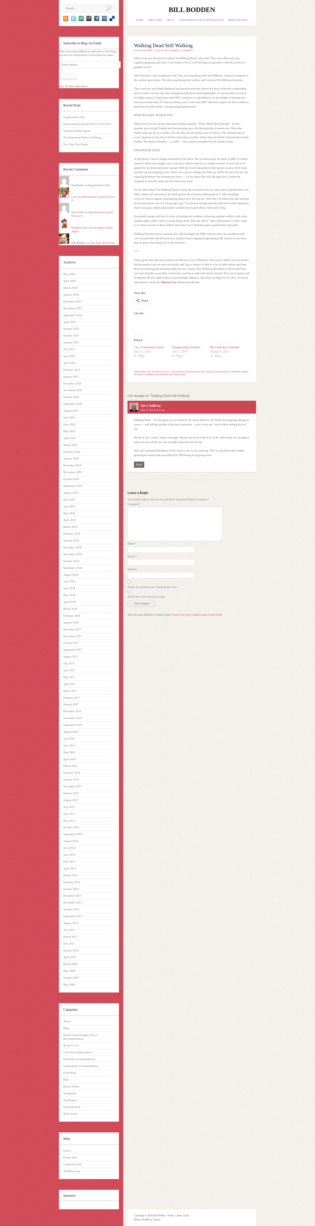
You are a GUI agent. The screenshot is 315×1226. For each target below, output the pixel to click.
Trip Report (70, 1100)
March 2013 (70, 936)
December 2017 (72, 629)
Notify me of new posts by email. (146, 596)
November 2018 (72, 554)
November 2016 (72, 718)
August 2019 (70, 492)
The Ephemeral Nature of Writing (82, 137)
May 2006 (69, 984)
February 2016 (71, 772)
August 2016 (70, 731)
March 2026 (70, 287)
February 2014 (71, 882)
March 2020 (70, 445)
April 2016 (69, 759)
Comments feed (72, 1164)
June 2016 (69, 745)
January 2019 (71, 540)
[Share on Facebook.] (96, 20)
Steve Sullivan (150, 405)
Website (132, 569)
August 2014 (70, 841)
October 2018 (71, 561)
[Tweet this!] (73, 20)
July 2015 (69, 807)
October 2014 (71, 827)
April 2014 (69, 868)
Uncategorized (71, 1106)
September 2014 (72, 834)
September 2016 (72, 725)
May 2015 (69, 820)
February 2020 (71, 451)
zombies (149, 374)
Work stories (70, 1113)
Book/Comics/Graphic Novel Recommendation (80, 1036)
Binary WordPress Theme (147, 1219)
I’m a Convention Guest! (149, 347)
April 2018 (69, 602)
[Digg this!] (104, 20)
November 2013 (72, 902)
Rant (66, 1079)
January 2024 (71, 328)
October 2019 (71, 479)
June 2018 (69, 588)
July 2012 (69, 943)
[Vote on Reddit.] (89, 20)
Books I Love (71, 1045)
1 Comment (186, 50)
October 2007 (71, 977)
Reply (139, 464)
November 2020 (72, 390)
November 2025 (72, 308)
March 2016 (70, 765)
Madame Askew (80, 227)
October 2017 (71, 642)
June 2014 (69, 854)
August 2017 (70, 656)
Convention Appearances (77, 1052)
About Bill (155, 20)
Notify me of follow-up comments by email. (153, 587)
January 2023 (71, 342)
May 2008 (69, 970)
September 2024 (72, 315)
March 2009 (70, 964)
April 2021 (69, 363)
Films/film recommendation (79, 1059)
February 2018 (71, 615)
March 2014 (70, 875)
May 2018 (69, 595)
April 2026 (69, 281)
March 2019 (70, 526)
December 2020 (72, 383)
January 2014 (71, 889)
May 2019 (69, 513)
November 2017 (72, 636)
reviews (138, 374)
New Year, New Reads (75, 144)
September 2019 (72, 485)
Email (132, 556)
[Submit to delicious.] (112, 20)
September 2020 (72, 403)
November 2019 (72, 472)
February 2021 (71, 369)
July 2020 (69, 417)
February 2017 (71, 697)
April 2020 (69, 438)
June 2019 (69, 506)
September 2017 (72, 649)
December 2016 (72, 711)
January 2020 (71, 458)
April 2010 (69, 957)
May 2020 (69, 431)
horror (235, 372)
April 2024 (69, 322)
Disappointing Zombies (186, 347)
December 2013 (72, 895)
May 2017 (69, 677)
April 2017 (69, 684)
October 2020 (71, 397)
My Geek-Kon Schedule (224, 347)
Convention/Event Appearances (201, 20)
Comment (134, 504)
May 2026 (69, 274)
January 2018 (71, 622)
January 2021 (71, 376)
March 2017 (70, 690)
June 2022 (69, 356)
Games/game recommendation (80, 1066)
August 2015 (70, 800)
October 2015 (71, 793)
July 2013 (69, 929)
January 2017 (71, 704)
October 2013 (71, 909)
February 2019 (71, 533)
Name (132, 543)
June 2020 (69, 424)
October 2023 (71, 335)
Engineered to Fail (74, 117)
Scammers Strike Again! (77, 130)
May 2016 (69, 752)
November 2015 (72, 786)
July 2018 (69, 581)
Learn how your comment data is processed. (197, 614)
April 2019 (69, 520)
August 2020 (70, 410)
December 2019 (72, 465)
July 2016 (69, 738)
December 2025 (72, 301)
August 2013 (70, 923)
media (244, 372)
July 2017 (69, 663)
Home (140, 20)
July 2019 (69, 499)
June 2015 (69, 813)
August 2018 (70, 574)
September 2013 (72, 916)
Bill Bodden (192, 9)
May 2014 (69, 861)
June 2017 (69, 670)
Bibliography (238, 20)
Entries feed (70, 1157)
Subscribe (68, 76)
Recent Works (71, 1086)
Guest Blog (69, 1072)
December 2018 (72, 547)
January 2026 (71, 294)
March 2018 (70, 608)
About (66, 1021)
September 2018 (72, 568)
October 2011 (71, 950)
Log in (67, 1150)
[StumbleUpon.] (81, 20)
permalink (179, 374)
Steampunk (69, 1093)
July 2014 (69, 847)
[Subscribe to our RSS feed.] (65, 20)
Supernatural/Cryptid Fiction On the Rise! (87, 124)
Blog (66, 1028)
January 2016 (71, 779)
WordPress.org (71, 1171)
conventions (222, 372)
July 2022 (69, 349)
